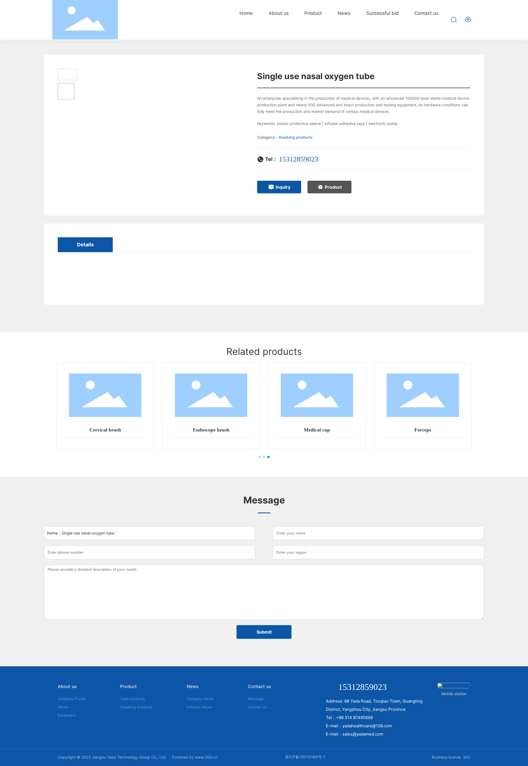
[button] (259, 457)
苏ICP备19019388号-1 (305, 756)
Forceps (422, 430)
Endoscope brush (211, 430)
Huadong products (295, 137)
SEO (466, 757)
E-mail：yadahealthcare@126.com (359, 725)
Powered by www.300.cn (195, 757)
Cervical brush (105, 430)
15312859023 (298, 159)
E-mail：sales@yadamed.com (354, 734)
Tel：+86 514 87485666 (349, 717)
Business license (446, 757)
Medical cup (317, 430)
